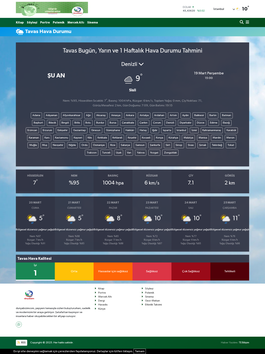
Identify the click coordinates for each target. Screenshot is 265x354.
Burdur (100, 122)
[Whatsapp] (19, 324)
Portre (45, 22)
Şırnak (202, 145)
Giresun (95, 130)
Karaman (34, 137)
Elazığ (226, 122)
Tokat (231, 145)
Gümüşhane (113, 130)
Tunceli (106, 152)
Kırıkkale (102, 137)
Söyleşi (32, 22)
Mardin (217, 137)
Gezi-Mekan (152, 300)
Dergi (101, 300)
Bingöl (65, 122)
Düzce (200, 122)
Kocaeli (146, 137)
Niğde (72, 145)
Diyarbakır (185, 122)
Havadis (103, 304)
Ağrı (88, 115)
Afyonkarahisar (71, 115)
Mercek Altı (75, 22)
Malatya (188, 137)
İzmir (194, 130)
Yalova (141, 152)
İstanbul (181, 130)
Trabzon (92, 152)
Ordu (84, 145)
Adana (36, 115)
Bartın (213, 115)
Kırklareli (117, 137)
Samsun (140, 145)
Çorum (157, 122)
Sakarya (125, 145)
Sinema (92, 22)
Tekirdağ (217, 145)
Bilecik (52, 122)
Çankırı (143, 122)
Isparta (167, 130)
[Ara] (242, 22)
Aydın (185, 115)
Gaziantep (79, 130)
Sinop (179, 145)
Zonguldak (170, 152)
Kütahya (173, 137)
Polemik (58, 22)
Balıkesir (199, 115)
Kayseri (78, 137)
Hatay (143, 130)
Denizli (170, 122)
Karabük (231, 130)
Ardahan (159, 115)
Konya (159, 137)
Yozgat (154, 152)
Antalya (144, 115)
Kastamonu (61, 137)
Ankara (130, 115)
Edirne (213, 122)
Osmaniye (99, 145)
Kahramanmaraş (211, 130)
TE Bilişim (244, 342)
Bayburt (38, 122)
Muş (44, 145)
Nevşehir (58, 145)
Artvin (173, 115)
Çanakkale (128, 122)
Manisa (203, 137)
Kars (47, 137)
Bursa (113, 122)
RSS (23, 342)
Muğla (33, 145)
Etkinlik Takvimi (153, 304)
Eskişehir (63, 130)
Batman (226, 115)
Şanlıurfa (155, 145)
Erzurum (47, 130)
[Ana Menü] (246, 22)
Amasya (115, 115)
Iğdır (154, 130)
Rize (112, 145)
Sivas (191, 145)
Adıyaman (51, 115)
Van (129, 152)
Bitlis (77, 122)
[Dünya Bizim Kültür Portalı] (52, 9)
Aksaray (101, 115)
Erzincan (32, 130)
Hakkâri (129, 130)
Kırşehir (132, 137)
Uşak (119, 152)
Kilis (90, 137)
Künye (101, 308)
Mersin (230, 137)
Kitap (20, 22)
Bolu (88, 122)
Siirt (168, 145)
